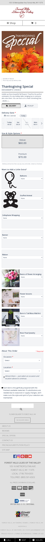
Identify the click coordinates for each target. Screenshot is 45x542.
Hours (39, 540)
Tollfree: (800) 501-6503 (22, 477)
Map (23, 540)
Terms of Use (38, 534)
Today (23, 116)
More (5, 101)
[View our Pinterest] (22, 457)
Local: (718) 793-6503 (22, 473)
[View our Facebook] (15, 457)
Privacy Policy (7, 534)
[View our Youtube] (30, 457)
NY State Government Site (33, 530)
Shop (13, 23)
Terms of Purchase (23, 534)
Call (8, 540)
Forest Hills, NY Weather (11, 530)
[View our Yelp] (26, 457)
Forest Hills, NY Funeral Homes (15, 523)
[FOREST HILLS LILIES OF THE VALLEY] (22, 18)
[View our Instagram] (18, 457)
